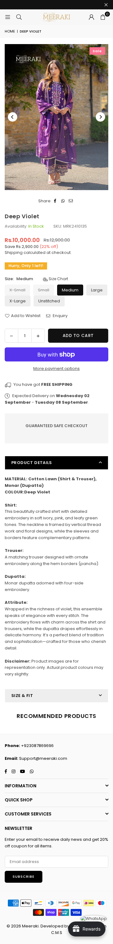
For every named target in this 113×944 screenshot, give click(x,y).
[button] (102, 17)
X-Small (17, 290)
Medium (70, 290)
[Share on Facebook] (55, 201)
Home (10, 31)
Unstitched (49, 301)
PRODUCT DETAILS (31, 463)
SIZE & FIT (22, 696)
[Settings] (91, 17)
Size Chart (58, 278)
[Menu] (7, 17)
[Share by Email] (71, 201)
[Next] (100, 117)
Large (97, 290)
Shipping (14, 252)
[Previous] (12, 117)
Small (43, 290)
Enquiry (59, 316)
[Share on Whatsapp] (63, 201)
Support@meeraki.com (43, 758)
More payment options (56, 368)
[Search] (18, 17)
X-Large (17, 301)
